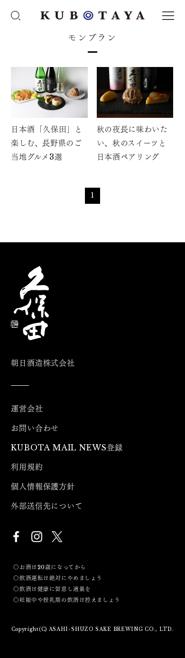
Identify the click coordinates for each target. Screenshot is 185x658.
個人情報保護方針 (42, 486)
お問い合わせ (35, 428)
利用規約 (27, 467)
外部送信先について (47, 506)
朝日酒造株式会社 (42, 363)
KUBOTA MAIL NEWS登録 (66, 447)
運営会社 (27, 408)
